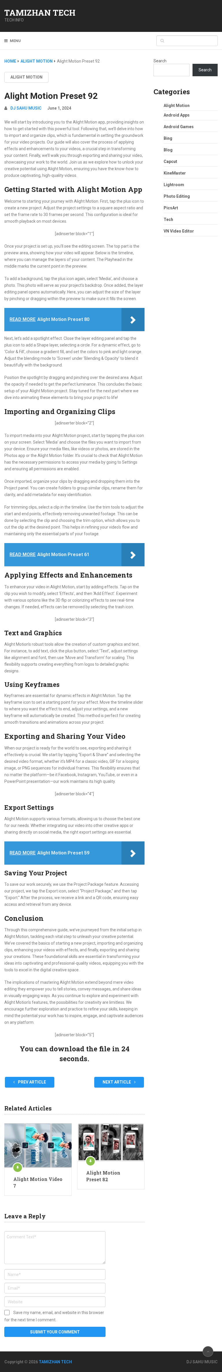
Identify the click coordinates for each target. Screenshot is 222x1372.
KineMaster (175, 173)
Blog (168, 150)
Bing (168, 138)
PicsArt (171, 208)
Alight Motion (26, 77)
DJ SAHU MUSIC (26, 108)
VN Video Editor (179, 231)
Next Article (117, 1082)
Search (159, 61)
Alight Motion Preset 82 (103, 1176)
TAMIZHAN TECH (39, 13)
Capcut (170, 161)
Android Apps (177, 115)
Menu (15, 41)
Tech (168, 219)
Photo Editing (177, 196)
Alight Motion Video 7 (37, 1182)
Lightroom (174, 184)
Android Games (179, 126)
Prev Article (31, 1082)
